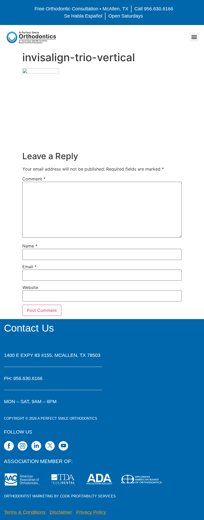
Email (29, 267)
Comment (33, 179)
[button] (194, 37)
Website (30, 287)
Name (29, 246)
